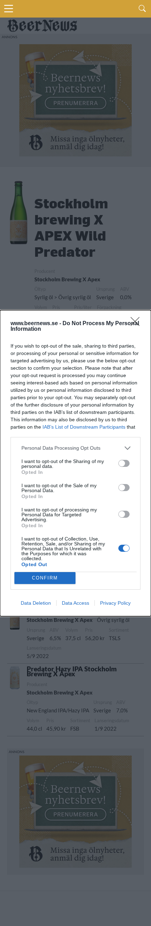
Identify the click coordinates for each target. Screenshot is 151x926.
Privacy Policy (115, 603)
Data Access (75, 603)
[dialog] (75, 463)
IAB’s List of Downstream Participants (83, 427)
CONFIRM (45, 578)
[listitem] (75, 448)
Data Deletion (36, 603)
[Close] (137, 323)
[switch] (124, 463)
